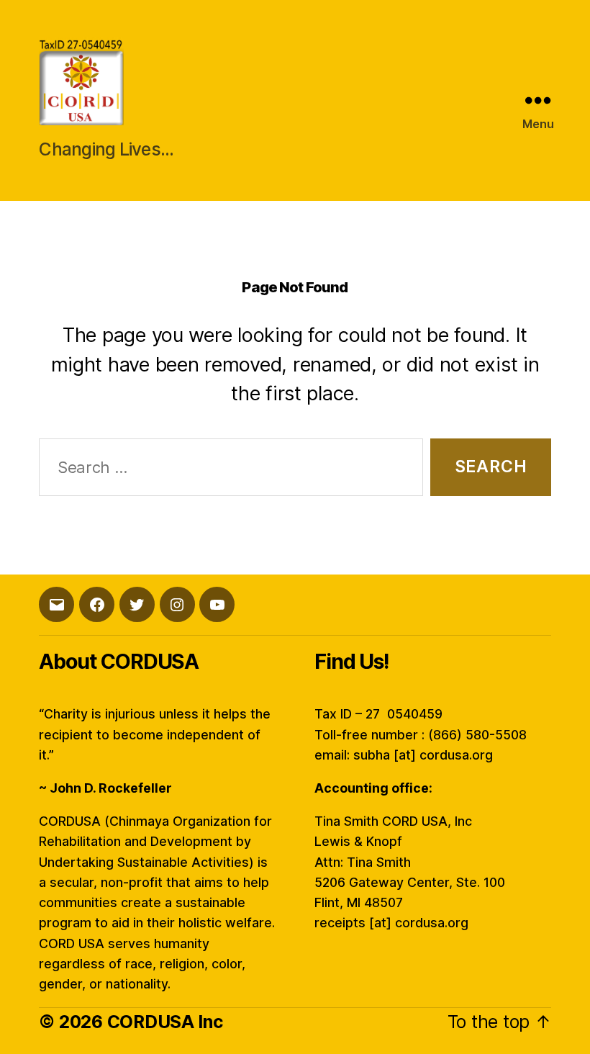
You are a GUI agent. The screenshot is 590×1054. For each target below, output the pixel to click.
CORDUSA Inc (165, 1021)
